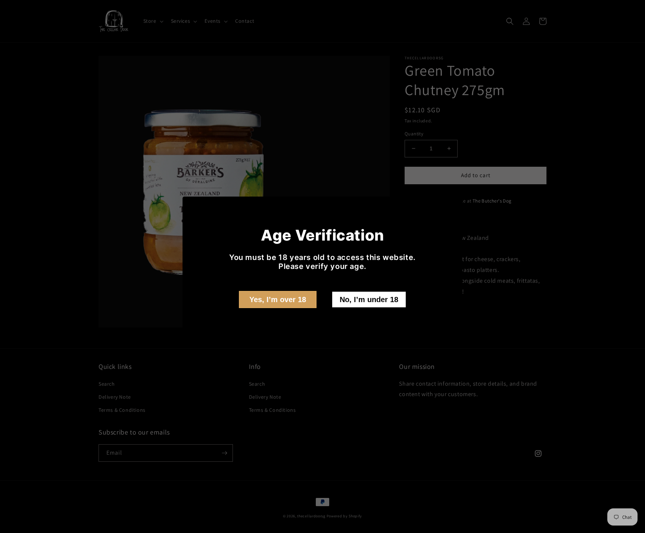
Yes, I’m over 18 (277, 299)
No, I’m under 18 (369, 299)
